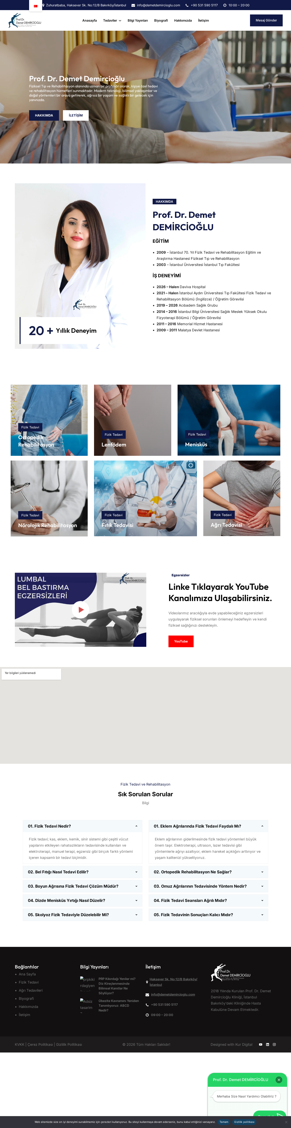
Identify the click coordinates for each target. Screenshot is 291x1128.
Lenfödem (114, 444)
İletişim (24, 1014)
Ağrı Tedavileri (31, 990)
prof (161, 214)
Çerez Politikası (40, 1044)
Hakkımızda (28, 1006)
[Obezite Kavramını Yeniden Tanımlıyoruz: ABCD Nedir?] (87, 1007)
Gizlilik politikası (244, 1121)
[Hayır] (286, 1122)
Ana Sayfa (27, 974)
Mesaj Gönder (266, 20)
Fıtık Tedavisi (117, 525)
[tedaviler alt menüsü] (120, 20)
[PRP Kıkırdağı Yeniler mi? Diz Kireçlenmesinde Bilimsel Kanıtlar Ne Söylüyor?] (87, 985)
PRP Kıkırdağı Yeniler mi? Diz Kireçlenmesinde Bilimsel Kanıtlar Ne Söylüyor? (117, 986)
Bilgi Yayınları (94, 967)
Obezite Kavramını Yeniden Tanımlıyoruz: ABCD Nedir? (119, 1005)
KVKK (19, 1044)
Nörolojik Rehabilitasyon (47, 525)
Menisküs (196, 444)
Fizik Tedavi (29, 982)
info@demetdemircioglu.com (173, 994)
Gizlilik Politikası (69, 1044)
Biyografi (26, 998)
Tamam (224, 1121)
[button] (279, 1079)
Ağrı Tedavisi (226, 524)
